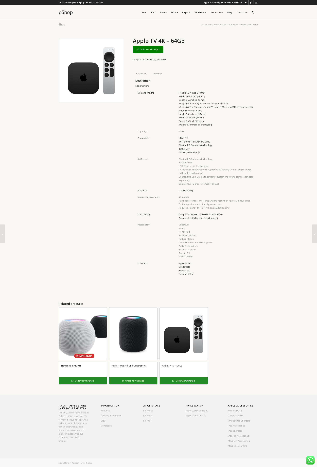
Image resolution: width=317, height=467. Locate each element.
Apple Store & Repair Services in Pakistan (223, 2)
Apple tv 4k (161, 59)
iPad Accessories (236, 425)
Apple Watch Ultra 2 (195, 415)
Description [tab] (141, 73)
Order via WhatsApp (149, 49)
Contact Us (106, 425)
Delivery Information (111, 415)
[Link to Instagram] (255, 2)
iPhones (147, 420)
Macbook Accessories (239, 440)
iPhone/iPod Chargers (239, 420)
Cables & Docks (236, 415)
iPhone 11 (148, 415)
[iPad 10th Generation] (2, 233)
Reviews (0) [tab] (157, 73)
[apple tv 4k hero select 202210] (91, 70)
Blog (103, 420)
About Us (105, 410)
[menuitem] (222, 2)
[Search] (252, 12)
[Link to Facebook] (246, 2)
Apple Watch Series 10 (197, 410)
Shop (62, 24)
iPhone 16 (148, 410)
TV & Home (147, 59)
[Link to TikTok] (250, 2)
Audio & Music (235, 410)
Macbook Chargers (237, 445)
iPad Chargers (235, 430)
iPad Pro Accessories (238, 435)
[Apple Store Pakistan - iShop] (66, 12)
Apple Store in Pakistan (69, 463)
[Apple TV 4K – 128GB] (314, 233)
